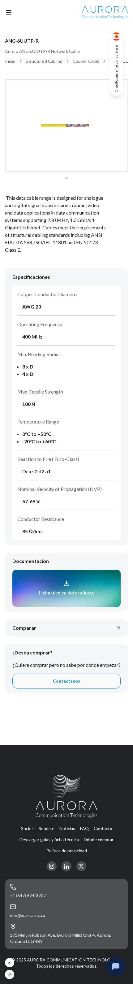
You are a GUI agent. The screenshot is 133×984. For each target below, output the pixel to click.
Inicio (10, 61)
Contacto (103, 828)
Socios (27, 828)
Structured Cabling (44, 61)
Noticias (67, 828)
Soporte (46, 828)
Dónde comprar (99, 839)
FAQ (84, 828)
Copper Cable (86, 61)
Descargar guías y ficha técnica (49, 839)
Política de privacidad (66, 850)
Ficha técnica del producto (67, 592)
